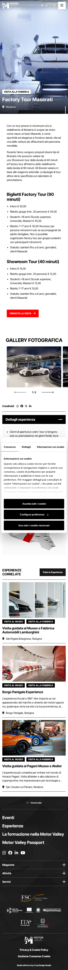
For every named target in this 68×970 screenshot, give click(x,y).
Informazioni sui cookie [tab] (50, 446)
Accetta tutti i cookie (34, 503)
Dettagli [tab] (26, 446)
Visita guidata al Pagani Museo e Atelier (32, 766)
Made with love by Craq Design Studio (34, 965)
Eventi (8, 817)
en (46, 5)
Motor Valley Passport (23, 842)
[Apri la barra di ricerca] (54, 5)
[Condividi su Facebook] (21, 406)
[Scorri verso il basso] (65, 107)
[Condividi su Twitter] (26, 406)
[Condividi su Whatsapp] (18, 406)
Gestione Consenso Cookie (34, 956)
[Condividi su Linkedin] (30, 406)
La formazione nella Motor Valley (33, 834)
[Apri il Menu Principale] (62, 5)
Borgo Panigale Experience (22, 692)
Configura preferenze (32, 514)
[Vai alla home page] (10, 5)
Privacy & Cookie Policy (34, 949)
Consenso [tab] (10, 446)
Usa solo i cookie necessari (34, 525)
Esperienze (12, 825)
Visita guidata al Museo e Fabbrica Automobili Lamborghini (28, 630)
